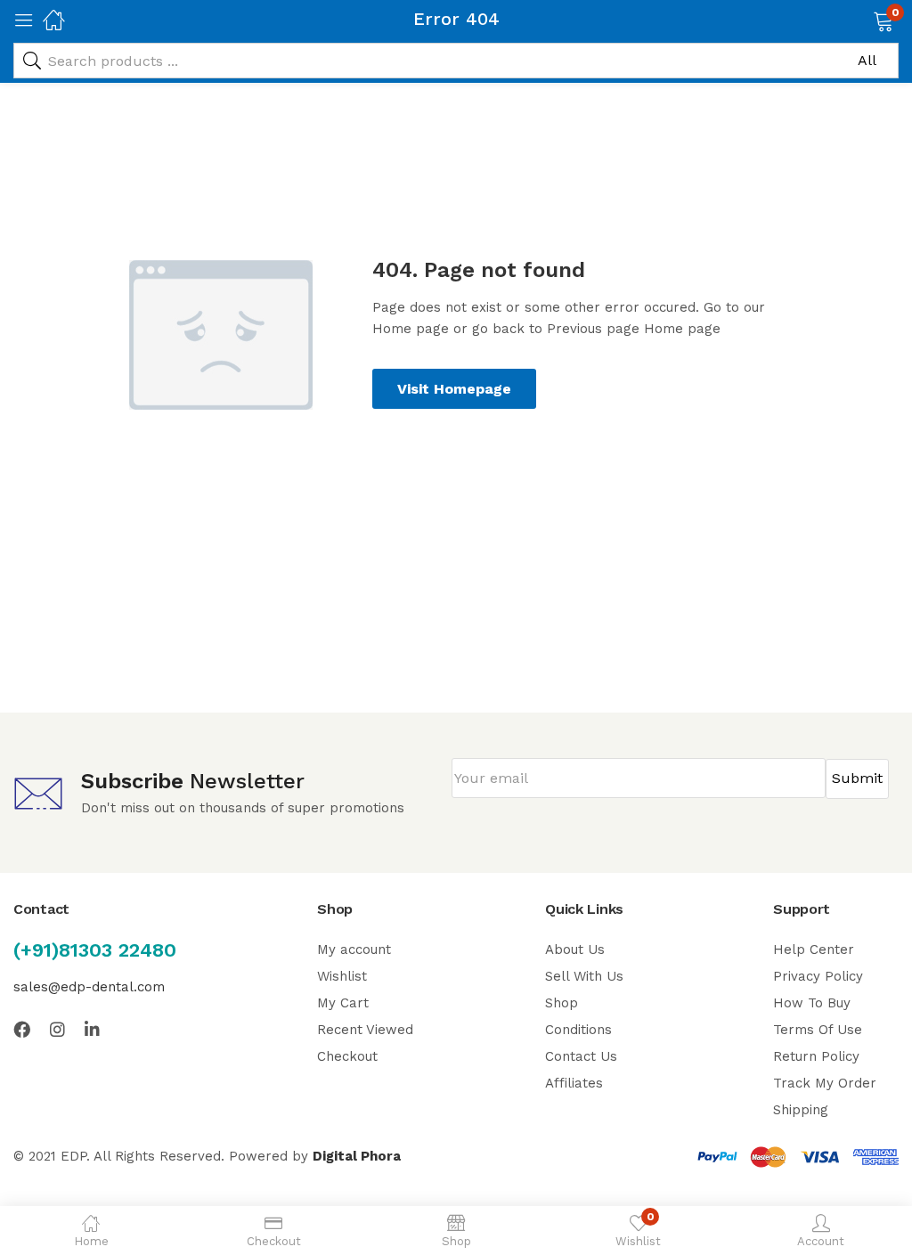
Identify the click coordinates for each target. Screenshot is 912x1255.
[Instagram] (57, 1029)
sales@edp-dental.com (89, 987)
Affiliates (574, 1083)
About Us (575, 949)
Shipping (800, 1110)
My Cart (343, 1003)
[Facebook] (21, 1029)
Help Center (813, 949)
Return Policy (816, 1056)
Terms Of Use (817, 1030)
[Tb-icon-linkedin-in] (93, 1029)
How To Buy (812, 1003)
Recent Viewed (365, 1030)
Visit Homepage (454, 388)
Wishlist (342, 976)
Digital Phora (357, 1156)
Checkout (347, 1056)
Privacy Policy (818, 976)
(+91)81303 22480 (94, 950)
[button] (860, 19)
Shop (561, 1003)
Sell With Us (584, 976)
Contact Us (581, 1056)
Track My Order (824, 1083)
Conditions (578, 1030)
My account (354, 949)
